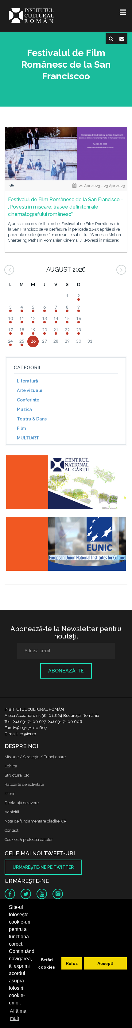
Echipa (11, 766)
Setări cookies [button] (46, 963)
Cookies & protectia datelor (29, 839)
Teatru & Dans (32, 418)
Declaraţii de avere (22, 802)
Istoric (10, 793)
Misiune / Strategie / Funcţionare (35, 757)
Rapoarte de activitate (24, 784)
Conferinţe (28, 399)
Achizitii (12, 812)
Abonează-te (66, 671)
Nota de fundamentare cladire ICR (36, 821)
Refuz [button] (72, 963)
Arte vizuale (29, 390)
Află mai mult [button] (19, 1014)
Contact (11, 830)
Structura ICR (17, 775)
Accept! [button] (105, 963)
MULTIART (28, 437)
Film (21, 428)
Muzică (24, 409)
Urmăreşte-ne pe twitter (43, 867)
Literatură (27, 380)
